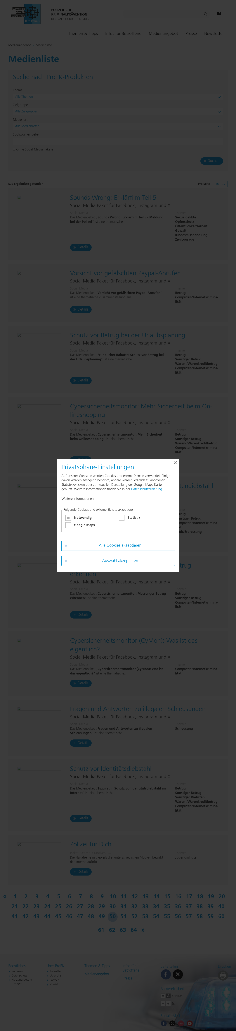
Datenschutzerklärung (146, 489)
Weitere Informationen (78, 499)
